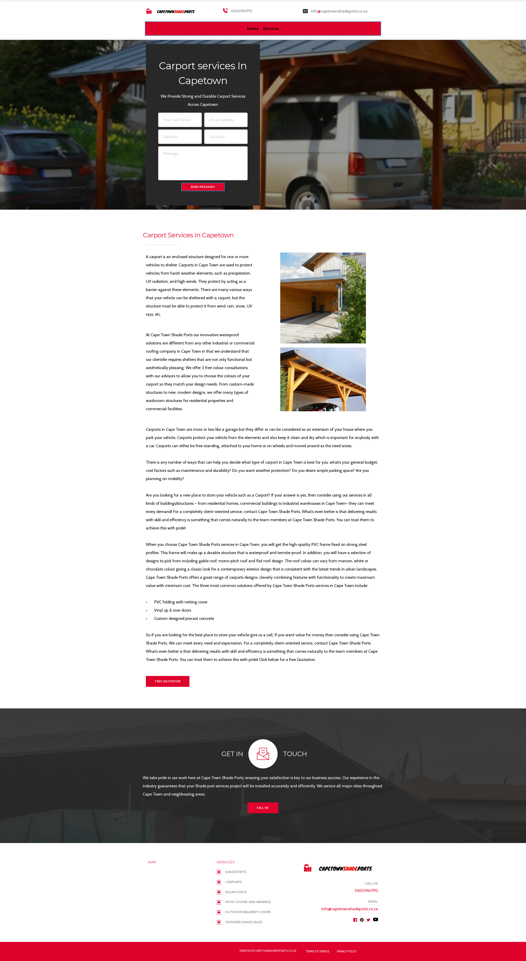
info (314, 11)
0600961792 (241, 11)
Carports (233, 882)
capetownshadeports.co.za (344, 11)
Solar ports (236, 892)
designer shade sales (243, 922)
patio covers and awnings (248, 902)
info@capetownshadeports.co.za (349, 908)
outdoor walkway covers (248, 912)
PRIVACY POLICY (347, 951)
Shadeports (235, 872)
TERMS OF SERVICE (317, 951)
